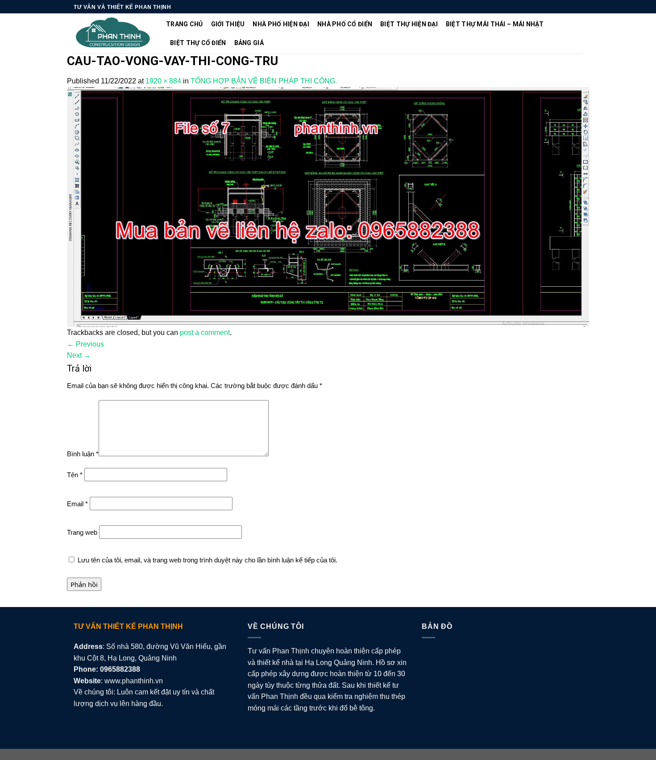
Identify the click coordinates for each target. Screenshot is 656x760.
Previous (85, 344)
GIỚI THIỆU (228, 24)
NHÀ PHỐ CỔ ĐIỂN (344, 24)
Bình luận (83, 454)
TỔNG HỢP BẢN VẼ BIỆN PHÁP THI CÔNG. (264, 81)
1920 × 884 (163, 81)
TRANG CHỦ (184, 24)
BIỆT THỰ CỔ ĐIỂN (198, 42)
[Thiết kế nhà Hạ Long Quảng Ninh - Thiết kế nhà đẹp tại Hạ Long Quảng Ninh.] (113, 33)
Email (77, 504)
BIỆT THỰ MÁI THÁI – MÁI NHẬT (495, 24)
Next (79, 355)
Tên (75, 475)
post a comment (205, 332)
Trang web (82, 532)
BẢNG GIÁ (249, 42)
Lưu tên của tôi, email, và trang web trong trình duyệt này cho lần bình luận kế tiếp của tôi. (207, 560)
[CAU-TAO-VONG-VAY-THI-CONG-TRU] (328, 206)
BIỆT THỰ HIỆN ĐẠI (409, 24)
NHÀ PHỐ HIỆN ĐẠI (281, 24)
